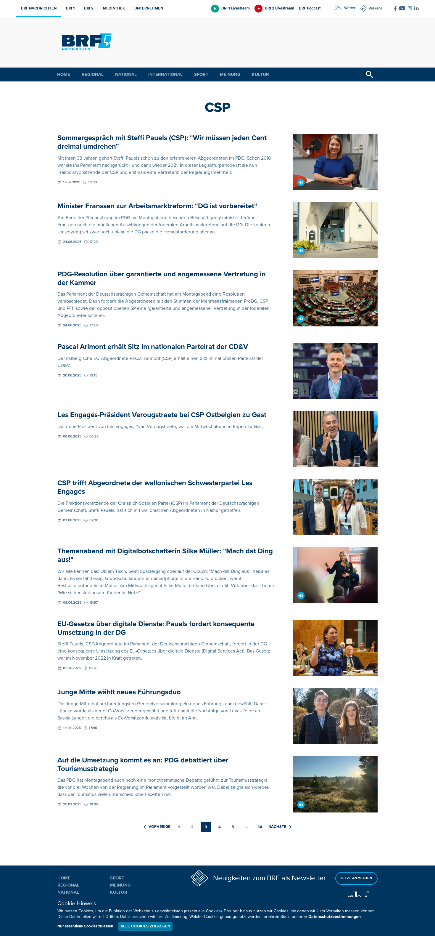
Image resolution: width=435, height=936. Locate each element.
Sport (201, 74)
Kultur (260, 74)
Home (63, 74)
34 (259, 827)
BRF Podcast (309, 8)
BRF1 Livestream (235, 8)
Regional (93, 74)
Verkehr (375, 8)
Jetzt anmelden (356, 878)
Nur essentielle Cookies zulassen (85, 926)
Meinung (230, 74)
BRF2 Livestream (279, 8)
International (165, 74)
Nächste (277, 826)
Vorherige (159, 826)
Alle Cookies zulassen (145, 926)
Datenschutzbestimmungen (334, 916)
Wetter (349, 8)
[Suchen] (369, 74)
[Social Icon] (395, 8)
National (126, 74)
